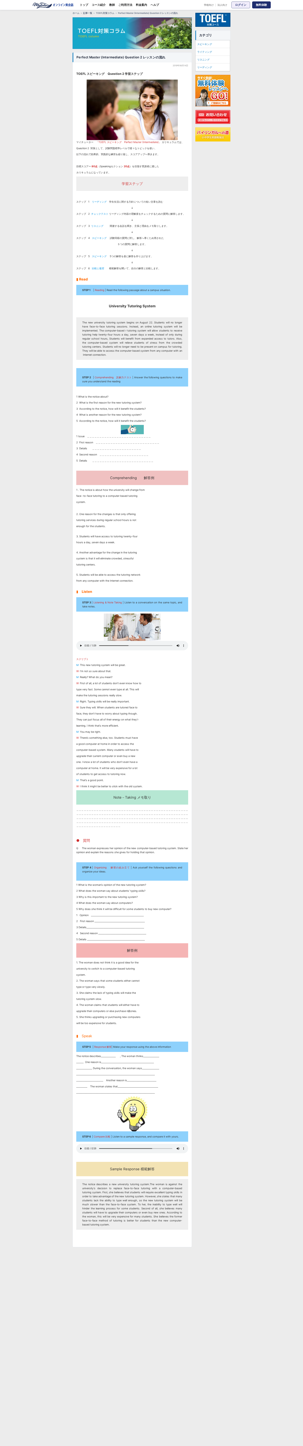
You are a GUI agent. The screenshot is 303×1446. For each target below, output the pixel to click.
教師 (112, 4)
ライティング (204, 51)
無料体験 (261, 4)
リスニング (203, 59)
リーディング (204, 67)
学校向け (209, 4)
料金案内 (141, 4)
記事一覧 (87, 13)
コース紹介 (99, 4)
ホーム (76, 13)
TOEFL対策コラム (105, 13)
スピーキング (204, 44)
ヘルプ (155, 4)
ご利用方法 (125, 4)
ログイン (240, 4)
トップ (84, 4)
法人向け (222, 4)
